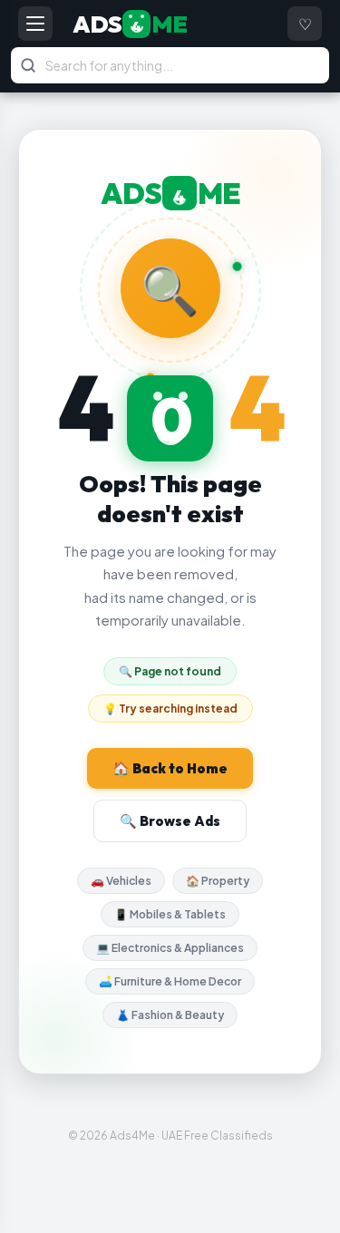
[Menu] (35, 23)
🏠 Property (217, 881)
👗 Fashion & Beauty (170, 1015)
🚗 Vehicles (121, 881)
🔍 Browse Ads (170, 821)
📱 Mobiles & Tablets (170, 914)
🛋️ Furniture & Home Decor (170, 981)
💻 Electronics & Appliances (170, 948)
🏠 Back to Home (170, 768)
